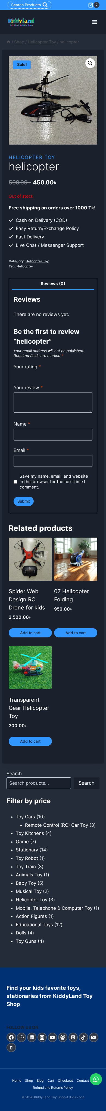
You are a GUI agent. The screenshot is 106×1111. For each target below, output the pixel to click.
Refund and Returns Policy (53, 1088)
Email (21, 450)
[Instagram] (42, 1037)
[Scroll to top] (96, 1104)
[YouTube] (52, 1037)
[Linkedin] (32, 1037)
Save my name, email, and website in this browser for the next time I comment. (54, 482)
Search (14, 773)
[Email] (94, 1037)
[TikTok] (83, 1037)
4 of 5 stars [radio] (34, 374)
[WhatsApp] (21, 1037)
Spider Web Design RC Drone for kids (27, 599)
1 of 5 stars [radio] (16, 374)
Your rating (27, 366)
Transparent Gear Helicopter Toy (29, 708)
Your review (28, 387)
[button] (90, 63)
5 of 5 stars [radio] (40, 374)
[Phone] (11, 1047)
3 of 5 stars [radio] (28, 374)
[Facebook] (11, 1037)
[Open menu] (94, 22)
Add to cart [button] (30, 632)
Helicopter (25, 266)
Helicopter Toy (32, 157)
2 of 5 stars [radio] (22, 374)
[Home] (9, 41)
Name (22, 424)
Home (16, 1080)
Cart (51, 1080)
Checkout (65, 1080)
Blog (40, 1080)
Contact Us (85, 1080)
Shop (29, 1080)
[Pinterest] (73, 1037)
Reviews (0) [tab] (53, 283)
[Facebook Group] (63, 1037)
